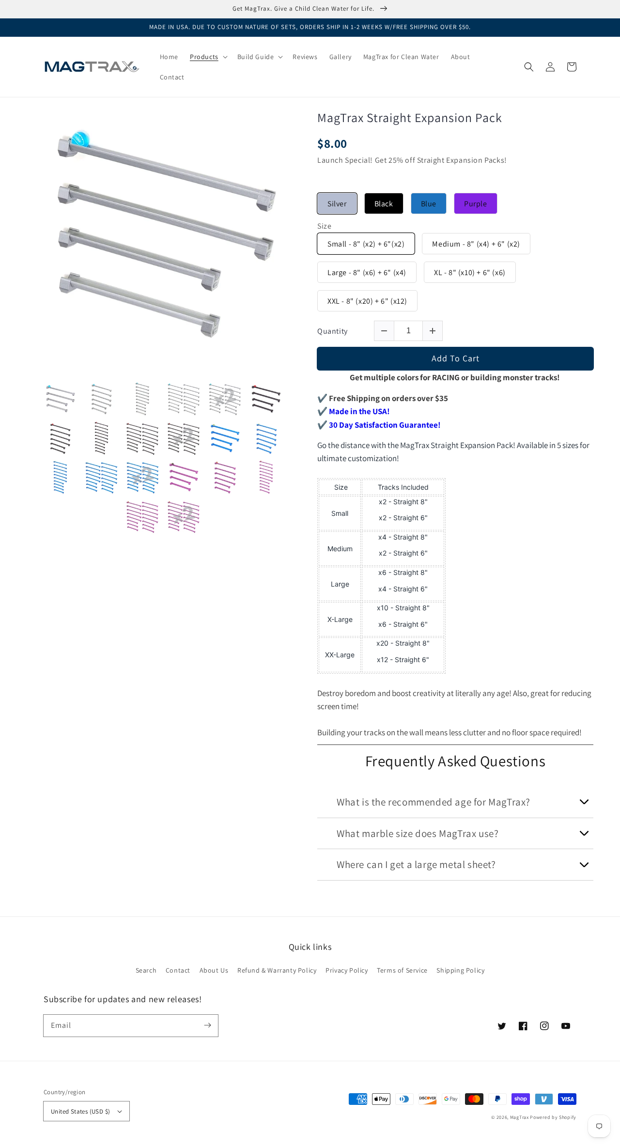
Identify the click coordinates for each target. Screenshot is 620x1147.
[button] (529, 67)
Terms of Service (402, 970)
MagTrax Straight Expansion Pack (409, 117)
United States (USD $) (80, 1111)
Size (324, 226)
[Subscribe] (207, 1025)
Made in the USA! (359, 411)
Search (146, 970)
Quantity (332, 331)
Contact (178, 970)
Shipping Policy (460, 970)
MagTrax (519, 1117)
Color (326, 186)
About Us (214, 970)
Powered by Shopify (553, 1117)
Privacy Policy (347, 970)
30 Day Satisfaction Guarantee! (385, 424)
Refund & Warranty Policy (276, 970)
